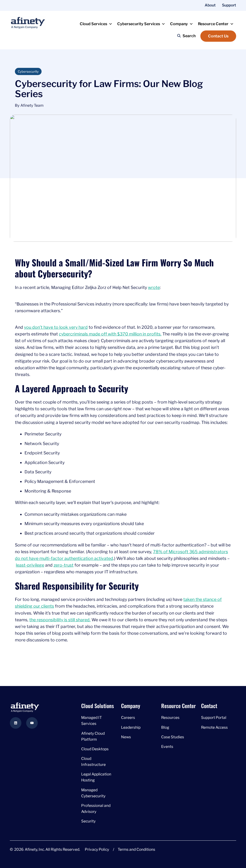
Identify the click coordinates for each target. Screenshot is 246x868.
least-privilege (30, 565)
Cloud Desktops (95, 749)
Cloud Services (93, 24)
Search (189, 36)
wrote (154, 287)
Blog (165, 727)
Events (167, 746)
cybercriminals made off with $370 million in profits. (110, 333)
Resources (170, 717)
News (126, 737)
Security (88, 821)
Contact (209, 706)
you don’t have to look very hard (56, 327)
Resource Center (213, 24)
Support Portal (213, 717)
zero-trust (64, 565)
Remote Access (214, 727)
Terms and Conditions (136, 849)
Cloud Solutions (97, 706)
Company (179, 24)
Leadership (131, 727)
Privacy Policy (97, 849)
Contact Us (218, 36)
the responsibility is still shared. (60, 619)
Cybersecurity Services (138, 24)
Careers (128, 717)
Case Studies (172, 737)
